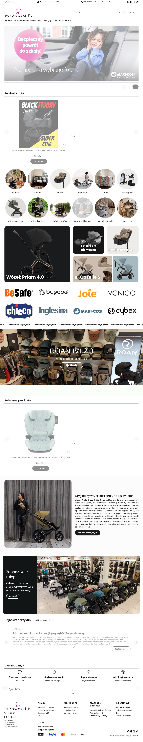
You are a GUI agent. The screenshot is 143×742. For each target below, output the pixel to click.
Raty (39, 716)
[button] (124, 12)
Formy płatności (96, 713)
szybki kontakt (88, 680)
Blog (117, 713)
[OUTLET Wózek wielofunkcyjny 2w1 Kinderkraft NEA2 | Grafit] (39, 124)
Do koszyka (38, 161)
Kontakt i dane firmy (46, 727)
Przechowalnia (69, 710)
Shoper (135, 736)
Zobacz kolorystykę (87, 532)
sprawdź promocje (123, 680)
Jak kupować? (43, 713)
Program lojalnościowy (46, 710)
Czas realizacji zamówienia (100, 710)
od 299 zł (20, 680)
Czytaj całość (121, 649)
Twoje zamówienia (71, 707)
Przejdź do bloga (40, 620)
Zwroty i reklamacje (123, 716)
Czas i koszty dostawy (98, 716)
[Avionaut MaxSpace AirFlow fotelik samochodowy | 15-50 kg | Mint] (41, 431)
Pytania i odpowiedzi (46, 707)
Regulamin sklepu (123, 707)
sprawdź (71, 365)
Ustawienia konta (70, 713)
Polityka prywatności (124, 710)
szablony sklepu (116, 736)
